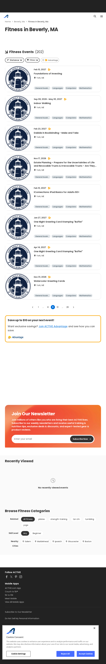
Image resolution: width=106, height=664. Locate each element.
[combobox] (14, 60)
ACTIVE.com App (13, 588)
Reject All (65, 654)
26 (67, 307)
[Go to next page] (73, 307)
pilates (41, 519)
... (43, 307)
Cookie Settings (18, 654)
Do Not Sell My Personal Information (22, 618)
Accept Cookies (86, 654)
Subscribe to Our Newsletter (18, 612)
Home (8, 21)
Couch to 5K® (11, 591)
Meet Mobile (11, 598)
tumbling (89, 519)
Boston (88, 541)
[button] (32, 60)
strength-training (59, 519)
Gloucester (73, 541)
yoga (25, 525)
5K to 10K (9, 595)
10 (58, 307)
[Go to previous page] (33, 307)
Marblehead (43, 541)
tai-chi (76, 519)
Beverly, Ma (19, 21)
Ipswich (58, 541)
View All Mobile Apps (14, 602)
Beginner (37, 533)
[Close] (94, 628)
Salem (28, 541)
